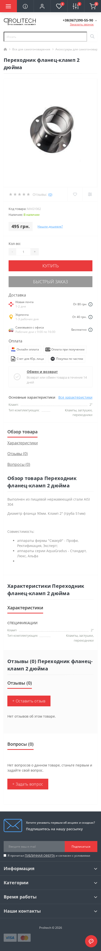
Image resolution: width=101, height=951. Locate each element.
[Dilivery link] (90, 304)
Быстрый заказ (50, 281)
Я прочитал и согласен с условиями (49, 855)
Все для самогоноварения (31, 49)
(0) (50, 194)
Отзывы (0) (17, 453)
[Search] (92, 37)
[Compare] (89, 194)
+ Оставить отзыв (29, 701)
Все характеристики (75, 397)
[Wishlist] (74, 194)
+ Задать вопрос (27, 784)
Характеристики (22, 443)
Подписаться (81, 846)
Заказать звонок (82, 24)
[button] (42, 6)
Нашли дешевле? (50, 226)
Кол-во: (15, 243)
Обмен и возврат (42, 371)
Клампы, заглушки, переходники (80, 638)
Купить (50, 266)
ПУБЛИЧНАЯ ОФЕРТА (40, 855)
